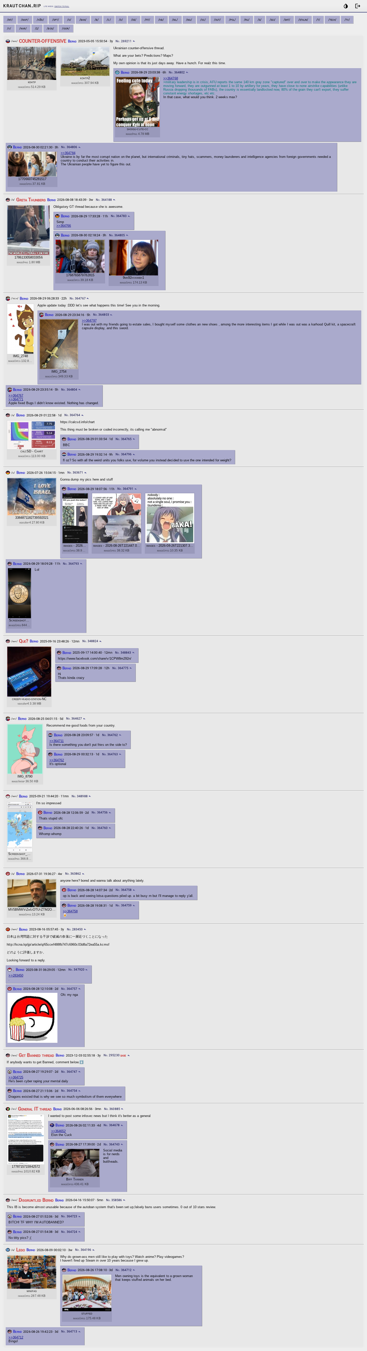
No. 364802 (177, 72)
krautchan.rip (22, 5)
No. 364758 (124, 890)
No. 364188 (104, 200)
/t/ (318, 19)
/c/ (109, 19)
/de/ (133, 19)
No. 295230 (112, 1055)
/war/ (23, 28)
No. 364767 (78, 298)
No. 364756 (100, 812)
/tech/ (332, 19)
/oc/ (203, 19)
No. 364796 (124, 454)
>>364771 (15, 399)
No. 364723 (69, 1216)
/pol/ (232, 19)
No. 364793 (71, 563)
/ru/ (246, 19)
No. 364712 (124, 1270)
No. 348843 (123, 652)
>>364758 (70, 911)
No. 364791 (125, 489)
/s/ (259, 19)
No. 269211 (124, 41)
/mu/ (189, 19)
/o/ (69, 19)
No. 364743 (112, 1144)
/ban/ (82, 19)
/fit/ (147, 19)
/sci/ (272, 19)
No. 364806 (69, 147)
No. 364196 (83, 1250)
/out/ (217, 19)
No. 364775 (120, 668)
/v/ (9, 28)
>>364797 (89, 320)
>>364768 (170, 78)
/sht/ (287, 19)
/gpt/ (55, 19)
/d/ (121, 19)
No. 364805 (117, 235)
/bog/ (50, 28)
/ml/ (175, 19)
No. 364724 (69, 1232)
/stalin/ (303, 19)
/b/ (97, 19)
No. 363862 (73, 873)
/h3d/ (40, 19)
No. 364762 (110, 735)
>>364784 (68, 153)
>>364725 (15, 1077)
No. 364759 (124, 905)
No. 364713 (69, 1331)
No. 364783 (119, 216)
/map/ (24, 19)
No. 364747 (69, 1072)
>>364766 (63, 226)
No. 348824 (90, 641)
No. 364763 (110, 754)
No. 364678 (112, 1125)
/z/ (37, 28)
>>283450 (15, 975)
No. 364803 (101, 314)
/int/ (10, 19)
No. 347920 (76, 969)
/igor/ (65, 28)
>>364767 (15, 395)
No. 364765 (124, 439)
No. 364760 (100, 828)
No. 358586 (114, 1200)
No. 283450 (75, 929)
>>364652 (58, 1131)
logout (358, 6)
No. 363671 (75, 472)
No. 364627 (74, 718)
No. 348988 (80, 796)
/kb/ (161, 19)
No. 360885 (112, 1109)
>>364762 (56, 760)
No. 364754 (69, 1090)
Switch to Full (61, 6)
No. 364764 (72, 415)
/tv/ (347, 19)
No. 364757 (69, 989)
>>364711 (56, 741)
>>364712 (15, 1337)
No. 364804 (69, 389)
